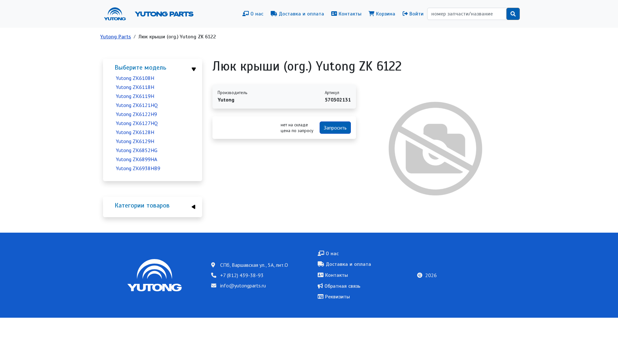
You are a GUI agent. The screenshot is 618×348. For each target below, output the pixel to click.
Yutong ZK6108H (135, 78)
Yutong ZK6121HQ (137, 105)
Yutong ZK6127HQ (137, 123)
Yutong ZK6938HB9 (138, 168)
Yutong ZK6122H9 (136, 114)
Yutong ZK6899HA (136, 159)
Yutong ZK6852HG (136, 150)
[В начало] (117, 14)
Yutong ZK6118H (135, 87)
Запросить (335, 127)
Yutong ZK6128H (135, 132)
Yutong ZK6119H (135, 96)
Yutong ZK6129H (135, 141)
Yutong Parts (163, 13)
